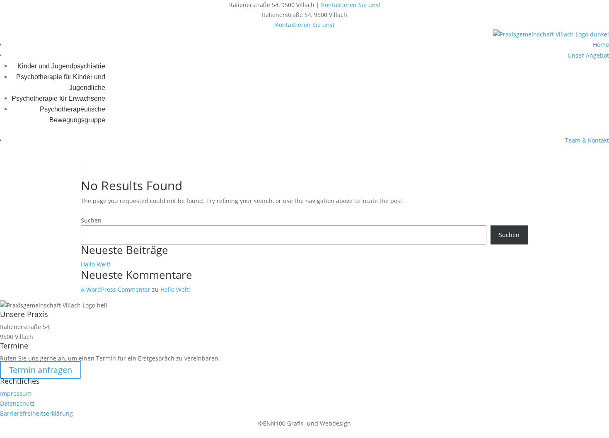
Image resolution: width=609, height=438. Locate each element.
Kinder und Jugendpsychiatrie (61, 66)
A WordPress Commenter (115, 289)
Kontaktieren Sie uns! (350, 5)
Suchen (91, 220)
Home (601, 44)
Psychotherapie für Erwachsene (58, 98)
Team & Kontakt (587, 140)
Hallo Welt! (96, 264)
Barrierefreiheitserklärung (36, 413)
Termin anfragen (40, 369)
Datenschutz (17, 403)
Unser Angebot (588, 55)
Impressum (15, 393)
